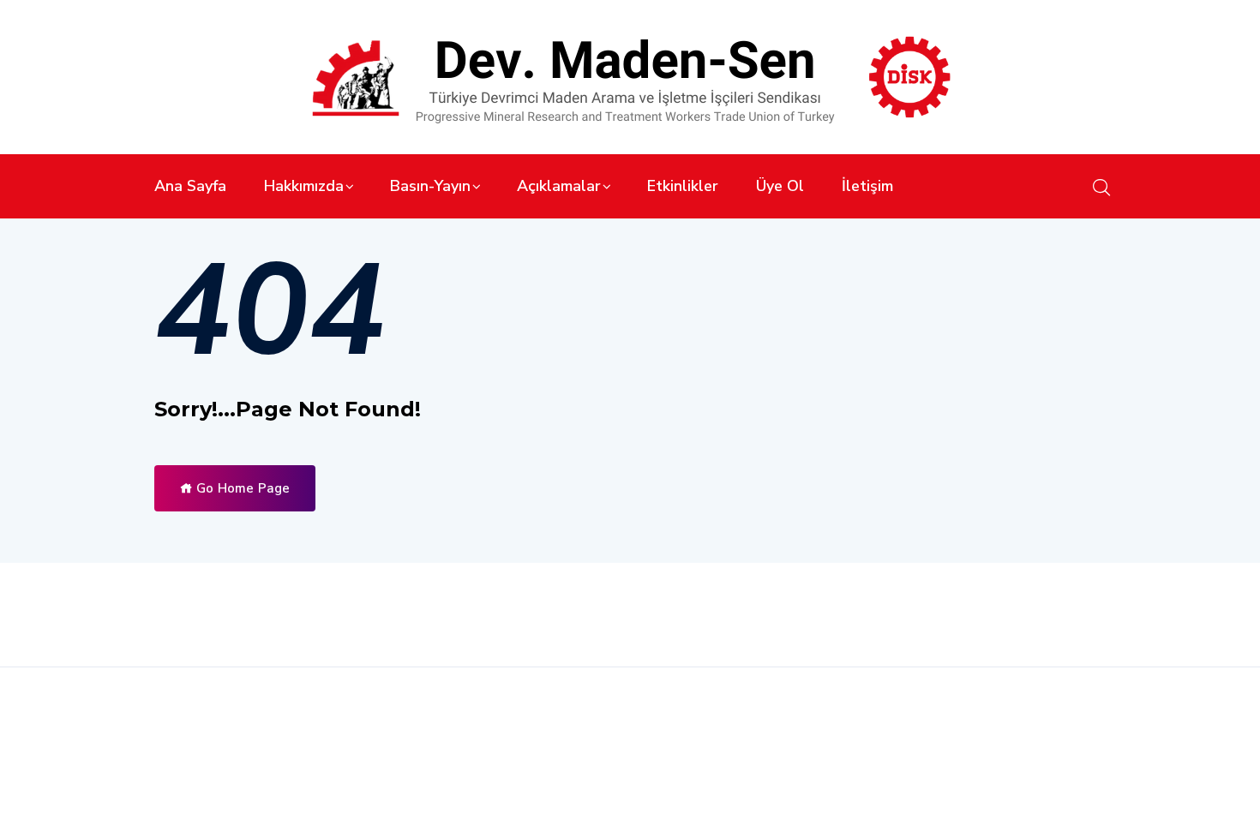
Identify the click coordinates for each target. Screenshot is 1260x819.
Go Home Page (241, 488)
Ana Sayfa (190, 186)
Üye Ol (780, 186)
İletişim (867, 186)
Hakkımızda (304, 186)
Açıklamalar (559, 186)
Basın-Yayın (430, 186)
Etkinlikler (682, 186)
